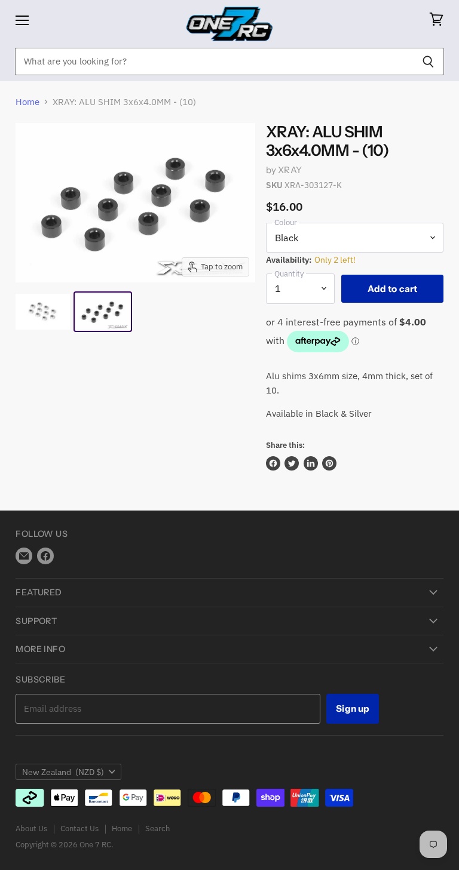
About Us (31, 828)
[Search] (428, 61)
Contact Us (79, 828)
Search (157, 828)
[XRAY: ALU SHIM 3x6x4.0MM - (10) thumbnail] (42, 312)
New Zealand (63, 772)
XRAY (290, 170)
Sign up (352, 708)
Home (27, 102)
